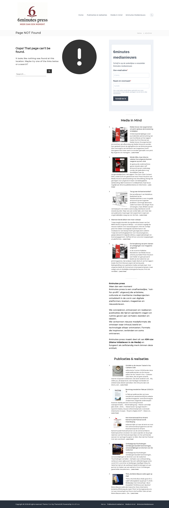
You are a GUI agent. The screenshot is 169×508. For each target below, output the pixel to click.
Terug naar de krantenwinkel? (140, 191)
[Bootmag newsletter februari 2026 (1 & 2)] (117, 395)
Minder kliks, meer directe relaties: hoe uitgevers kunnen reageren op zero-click (141, 159)
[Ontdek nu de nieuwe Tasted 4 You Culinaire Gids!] (117, 371)
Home (80, 15)
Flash (50, 504)
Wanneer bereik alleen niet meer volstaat (126, 220)
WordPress (76, 504)
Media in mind (116, 15)
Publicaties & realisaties (97, 15)
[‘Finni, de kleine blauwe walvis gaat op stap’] (117, 479)
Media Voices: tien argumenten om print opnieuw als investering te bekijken (141, 129)
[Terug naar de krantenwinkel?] (120, 199)
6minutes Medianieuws (135, 15)
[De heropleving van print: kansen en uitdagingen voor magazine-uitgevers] (120, 251)
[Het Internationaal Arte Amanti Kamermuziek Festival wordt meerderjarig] (117, 423)
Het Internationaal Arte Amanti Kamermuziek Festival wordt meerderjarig (137, 420)
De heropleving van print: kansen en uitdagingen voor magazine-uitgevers (141, 246)
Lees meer (135, 152)
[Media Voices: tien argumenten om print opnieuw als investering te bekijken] (120, 134)
